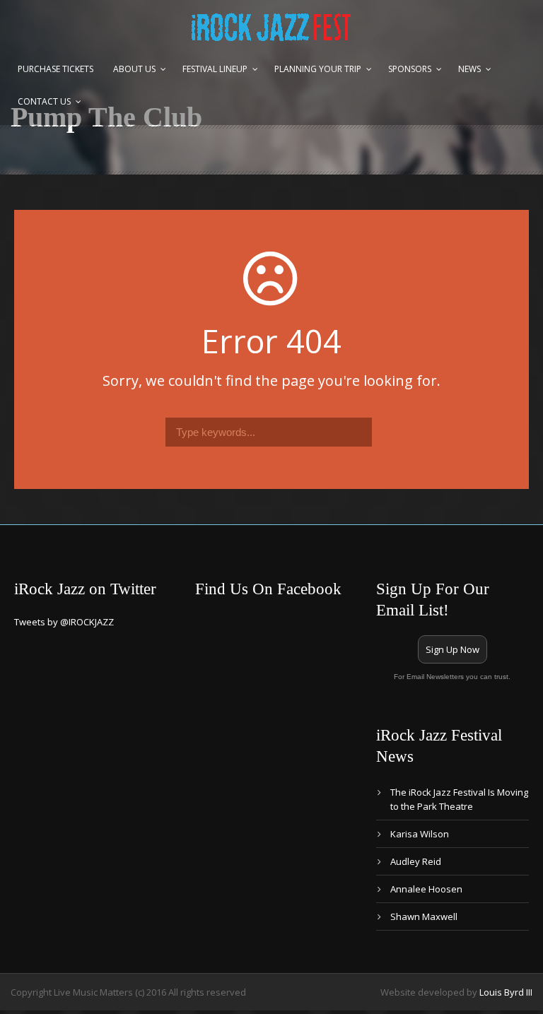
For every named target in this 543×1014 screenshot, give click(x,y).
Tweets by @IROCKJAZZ (64, 621)
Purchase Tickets (55, 69)
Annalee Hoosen (426, 889)
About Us (134, 69)
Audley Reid (415, 861)
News (469, 69)
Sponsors (409, 69)
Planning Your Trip (317, 69)
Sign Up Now (452, 649)
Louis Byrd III (505, 992)
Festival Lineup (214, 69)
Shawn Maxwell (423, 916)
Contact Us (44, 101)
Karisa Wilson (419, 833)
